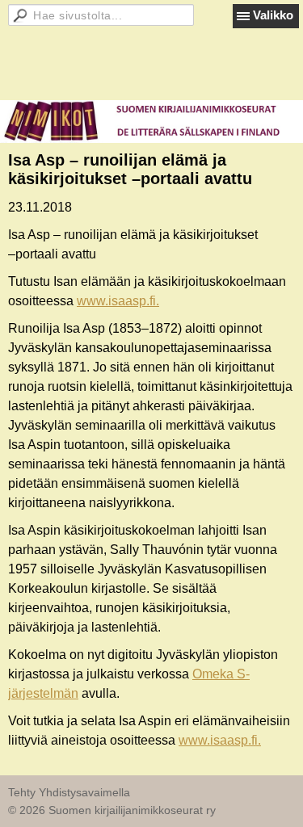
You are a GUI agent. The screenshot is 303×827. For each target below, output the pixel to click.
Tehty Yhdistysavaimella (69, 792)
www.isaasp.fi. (118, 301)
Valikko (273, 15)
